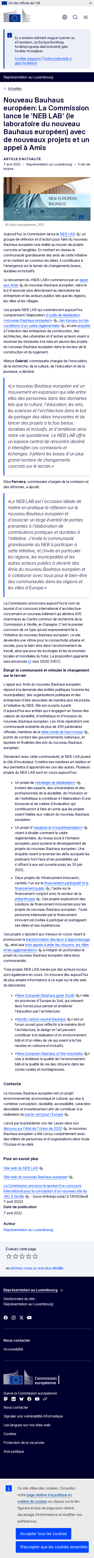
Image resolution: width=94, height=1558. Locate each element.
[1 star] (9, 1256)
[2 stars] (12, 1256)
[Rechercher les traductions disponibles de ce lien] (78, 234)
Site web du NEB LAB (20, 1168)
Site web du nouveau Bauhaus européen (35, 1177)
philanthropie (25, 899)
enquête (83, 325)
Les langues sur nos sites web (26, 1425)
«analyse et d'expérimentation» (58, 827)
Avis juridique (13, 1451)
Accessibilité (13, 1349)
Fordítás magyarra (28, 58)
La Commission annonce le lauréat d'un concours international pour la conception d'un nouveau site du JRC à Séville (45, 1190)
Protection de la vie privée (23, 1442)
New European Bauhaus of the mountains (50, 1053)
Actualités (15, 88)
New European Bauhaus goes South (46, 995)
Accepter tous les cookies (43, 1533)
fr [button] (65, 17)
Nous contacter (15, 1407)
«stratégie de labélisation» (55, 782)
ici (29, 661)
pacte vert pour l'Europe (44, 1114)
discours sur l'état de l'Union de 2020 (32, 1128)
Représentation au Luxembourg (28, 1230)
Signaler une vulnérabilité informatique (33, 1416)
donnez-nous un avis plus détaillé (37, 1268)
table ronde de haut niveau (62, 732)
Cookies (9, 1434)
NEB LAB (67, 234)
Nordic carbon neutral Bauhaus (41, 1019)
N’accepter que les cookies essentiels (54, 1547)
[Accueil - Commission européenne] (16, 15)
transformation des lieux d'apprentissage (58, 939)
